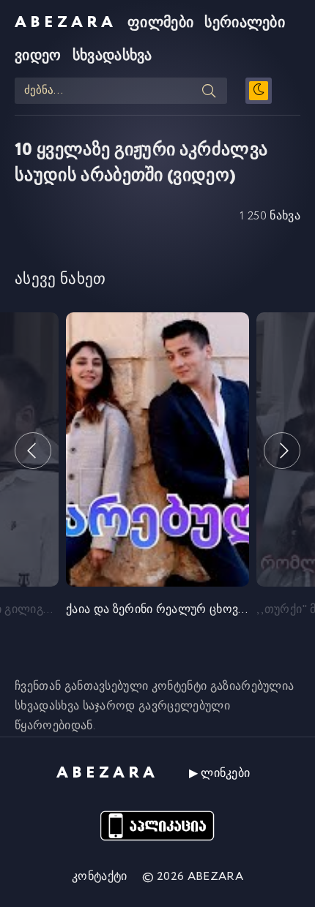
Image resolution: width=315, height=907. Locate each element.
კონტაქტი (99, 876)
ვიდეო (38, 56)
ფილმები (160, 23)
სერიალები (244, 23)
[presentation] (33, 450)
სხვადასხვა (112, 56)
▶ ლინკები (220, 773)
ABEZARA (65, 22)
